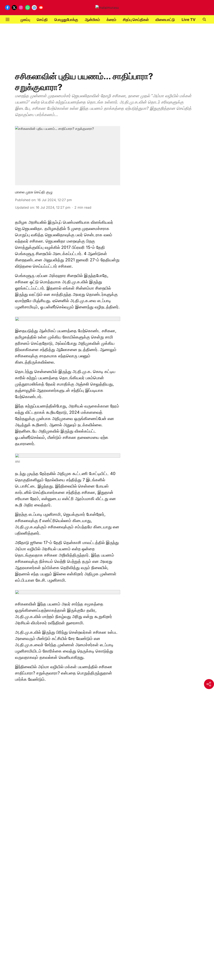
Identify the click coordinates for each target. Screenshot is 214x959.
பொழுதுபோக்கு (66, 19)
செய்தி (42, 19)
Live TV (188, 19)
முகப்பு (25, 19)
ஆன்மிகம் (92, 19)
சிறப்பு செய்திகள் (136, 19)
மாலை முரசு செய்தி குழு (33, 192)
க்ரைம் (111, 19)
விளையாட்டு (165, 19)
